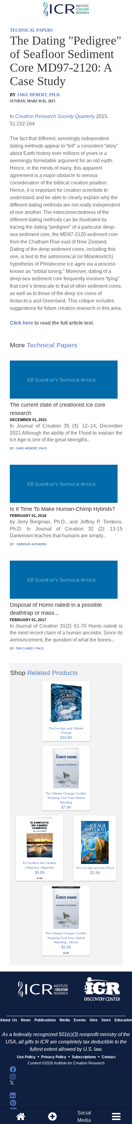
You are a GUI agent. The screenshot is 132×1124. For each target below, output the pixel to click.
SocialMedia (84, 1116)
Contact (108, 1057)
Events (80, 1020)
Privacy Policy (53, 1057)
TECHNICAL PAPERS (31, 30)
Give (94, 1020)
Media (65, 1020)
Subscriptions (84, 1057)
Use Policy (26, 1057)
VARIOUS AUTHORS (31, 544)
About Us (8, 1020)
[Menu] (116, 1116)
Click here (21, 322)
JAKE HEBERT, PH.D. (39, 95)
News (26, 1020)
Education (123, 1020)
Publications (45, 1020)
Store (106, 1020)
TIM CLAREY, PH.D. (30, 648)
